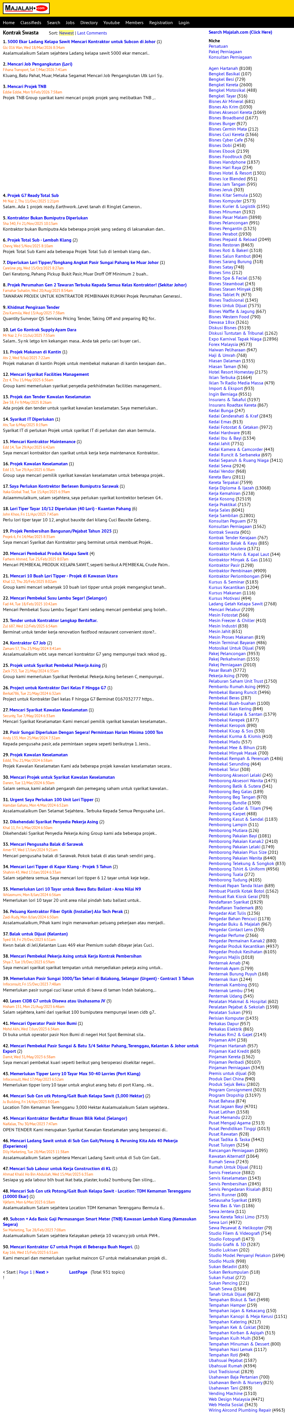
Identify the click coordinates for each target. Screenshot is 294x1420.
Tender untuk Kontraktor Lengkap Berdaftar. (54, 620)
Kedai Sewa (220, 465)
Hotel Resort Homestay (231, 372)
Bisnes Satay (221, 267)
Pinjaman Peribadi (226, 1062)
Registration (161, 22)
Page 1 (25, 1272)
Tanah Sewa (220, 1288)
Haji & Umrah (222, 355)
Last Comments (92, 33)
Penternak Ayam (224, 968)
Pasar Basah (220, 670)
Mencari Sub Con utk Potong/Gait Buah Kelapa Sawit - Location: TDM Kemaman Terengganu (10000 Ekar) (97, 1193)
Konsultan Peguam (227, 521)
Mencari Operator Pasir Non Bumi (43, 1023)
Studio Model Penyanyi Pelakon (240, 1255)
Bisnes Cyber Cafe (226, 140)
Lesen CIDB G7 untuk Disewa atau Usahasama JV (57, 1001)
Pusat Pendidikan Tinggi (232, 1128)
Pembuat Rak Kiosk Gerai (233, 896)
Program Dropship (226, 1095)
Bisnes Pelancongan (228, 222)
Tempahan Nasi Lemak (231, 1349)
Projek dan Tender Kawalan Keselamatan (50, 397)
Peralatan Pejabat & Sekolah (237, 1007)
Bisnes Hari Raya (225, 167)
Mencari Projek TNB (26, 86)
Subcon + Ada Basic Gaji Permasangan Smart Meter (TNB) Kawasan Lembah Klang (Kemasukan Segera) (99, 1221)
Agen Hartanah (223, 68)
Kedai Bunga (221, 410)
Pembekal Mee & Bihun (232, 747)
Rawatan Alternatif (227, 1156)
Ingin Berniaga (223, 394)
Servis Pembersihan (228, 1183)
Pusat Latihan (222, 1112)
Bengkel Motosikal (227, 90)
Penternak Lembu (226, 990)
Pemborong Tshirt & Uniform (237, 869)
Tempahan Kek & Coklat (232, 1327)
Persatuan (218, 46)
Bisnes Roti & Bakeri (228, 250)
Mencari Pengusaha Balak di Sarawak (46, 844)
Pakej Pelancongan (227, 653)
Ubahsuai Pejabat (226, 1360)
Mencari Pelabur (224, 609)
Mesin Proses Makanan (231, 637)
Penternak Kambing (228, 985)
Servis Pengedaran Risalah (235, 1189)
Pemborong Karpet (227, 813)
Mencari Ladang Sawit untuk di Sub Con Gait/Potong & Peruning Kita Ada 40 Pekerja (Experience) (90, 1143)
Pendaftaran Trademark (231, 907)
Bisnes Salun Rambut (230, 256)
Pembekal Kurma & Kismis (235, 736)
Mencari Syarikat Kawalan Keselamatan (48, 710)
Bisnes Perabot (223, 234)
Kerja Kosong (222, 499)
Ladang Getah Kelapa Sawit (236, 603)
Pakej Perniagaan (225, 51)
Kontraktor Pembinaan (230, 570)
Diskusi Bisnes (223, 327)
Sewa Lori (218, 1222)
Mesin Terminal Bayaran (232, 642)
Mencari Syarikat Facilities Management (49, 374)
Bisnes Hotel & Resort (230, 173)
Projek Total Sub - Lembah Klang (39, 240)
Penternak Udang (225, 996)
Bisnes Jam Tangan (227, 184)
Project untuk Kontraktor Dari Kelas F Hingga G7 (58, 688)
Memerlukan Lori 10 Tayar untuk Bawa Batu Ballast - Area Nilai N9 (75, 889)
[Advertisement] (103, 146)
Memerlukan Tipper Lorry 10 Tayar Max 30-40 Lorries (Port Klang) (75, 1074)
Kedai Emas (220, 421)
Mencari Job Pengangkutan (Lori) (39, 64)
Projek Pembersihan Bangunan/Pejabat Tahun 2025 (61, 531)
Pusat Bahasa (222, 1101)
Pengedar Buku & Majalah (234, 924)
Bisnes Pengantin (225, 228)
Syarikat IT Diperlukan (32, 419)
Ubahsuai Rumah (225, 1366)
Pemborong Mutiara (228, 830)
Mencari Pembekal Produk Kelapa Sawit (49, 553)
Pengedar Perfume (226, 935)
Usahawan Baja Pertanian (233, 1377)
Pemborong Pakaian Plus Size (238, 852)
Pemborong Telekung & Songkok (241, 863)
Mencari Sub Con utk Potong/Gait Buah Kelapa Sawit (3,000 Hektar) (77, 1096)
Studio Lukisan (223, 1250)
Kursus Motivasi (224, 598)
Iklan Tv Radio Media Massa (236, 383)
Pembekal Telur (224, 769)
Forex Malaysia (223, 344)
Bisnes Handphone (227, 162)
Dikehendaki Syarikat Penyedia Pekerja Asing (54, 822)
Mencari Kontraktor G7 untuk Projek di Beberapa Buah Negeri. (71, 1247)
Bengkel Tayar (222, 96)
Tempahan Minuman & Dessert (239, 1344)
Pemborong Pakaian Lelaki (234, 846)
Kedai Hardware (224, 432)
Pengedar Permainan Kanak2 (237, 941)
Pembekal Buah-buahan (232, 703)
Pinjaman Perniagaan (229, 1067)
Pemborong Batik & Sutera (235, 786)
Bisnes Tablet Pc (224, 294)
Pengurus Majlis (224, 957)
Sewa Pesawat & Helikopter (236, 1227)
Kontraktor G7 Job (28, 643)
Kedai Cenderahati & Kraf (233, 416)
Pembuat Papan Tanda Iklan (236, 885)
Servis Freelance (225, 1172)
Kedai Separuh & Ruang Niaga (239, 460)
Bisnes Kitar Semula (228, 195)
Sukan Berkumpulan (229, 1272)
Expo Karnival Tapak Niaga (235, 339)
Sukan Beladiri (223, 1266)
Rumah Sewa (222, 1161)
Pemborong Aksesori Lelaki (235, 775)
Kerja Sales (219, 510)
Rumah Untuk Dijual (228, 1167)
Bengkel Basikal (224, 73)
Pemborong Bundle (228, 802)
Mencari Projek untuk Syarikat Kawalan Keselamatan (62, 777)
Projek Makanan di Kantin (35, 352)
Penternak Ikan (223, 979)
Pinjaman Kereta (225, 1056)
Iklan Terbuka (222, 377)
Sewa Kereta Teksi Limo (232, 1217)
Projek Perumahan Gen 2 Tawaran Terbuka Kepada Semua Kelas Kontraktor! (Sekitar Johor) (97, 285)
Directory (89, 22)
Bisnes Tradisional (226, 300)
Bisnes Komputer (225, 201)
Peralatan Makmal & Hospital (238, 1001)
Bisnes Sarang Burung (230, 261)
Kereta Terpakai (224, 482)
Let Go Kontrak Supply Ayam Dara (43, 330)
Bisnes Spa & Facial (228, 278)
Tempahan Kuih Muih (230, 1338)
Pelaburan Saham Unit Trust (236, 681)
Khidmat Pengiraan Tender (33, 307)
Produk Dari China (226, 1079)
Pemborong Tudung (228, 880)
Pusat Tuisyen (222, 1145)
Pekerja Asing (222, 675)
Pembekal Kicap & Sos (231, 731)
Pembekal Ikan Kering (230, 708)
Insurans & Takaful (227, 399)
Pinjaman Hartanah (227, 1045)
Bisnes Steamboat (226, 283)
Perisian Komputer (226, 1018)
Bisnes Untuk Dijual (228, 305)
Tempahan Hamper (227, 1305)
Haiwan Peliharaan (227, 350)
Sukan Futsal (221, 1277)
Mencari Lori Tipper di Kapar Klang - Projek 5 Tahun (61, 867)
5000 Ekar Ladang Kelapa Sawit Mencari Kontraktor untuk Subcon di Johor (81, 42)
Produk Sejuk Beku (227, 1084)
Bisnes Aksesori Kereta (230, 112)
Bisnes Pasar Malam (228, 217)
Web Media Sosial (226, 1404)
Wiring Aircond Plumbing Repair (240, 1410)
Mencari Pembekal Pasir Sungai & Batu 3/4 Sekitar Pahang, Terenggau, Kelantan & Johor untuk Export (101, 1048)
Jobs (70, 22)
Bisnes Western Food (229, 316)
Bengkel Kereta (223, 84)
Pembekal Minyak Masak (233, 753)
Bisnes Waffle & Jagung (232, 311)
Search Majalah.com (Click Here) (240, 32)
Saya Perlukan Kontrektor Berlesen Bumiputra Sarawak (64, 486)
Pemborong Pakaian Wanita (235, 858)
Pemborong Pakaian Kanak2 (236, 841)
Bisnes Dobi (220, 145)
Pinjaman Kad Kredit (229, 1051)
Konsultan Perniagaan (230, 57)
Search (53, 22)
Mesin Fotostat (223, 615)
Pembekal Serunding (229, 764)
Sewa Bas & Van (225, 1205)
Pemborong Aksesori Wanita (236, 780)
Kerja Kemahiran (225, 493)
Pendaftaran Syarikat (229, 902)
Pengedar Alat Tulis (227, 913)
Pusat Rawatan (223, 1134)
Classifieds (30, 22)
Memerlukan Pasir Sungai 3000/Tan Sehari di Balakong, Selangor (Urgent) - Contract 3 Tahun (102, 978)
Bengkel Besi (221, 79)
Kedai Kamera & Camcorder (236, 449)
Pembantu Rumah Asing (232, 686)
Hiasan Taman (222, 366)
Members (134, 22)
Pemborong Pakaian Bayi (233, 836)
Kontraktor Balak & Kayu (233, 543)
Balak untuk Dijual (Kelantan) (38, 934)
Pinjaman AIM (222, 1040)
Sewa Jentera (221, 1211)
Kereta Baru (220, 477)
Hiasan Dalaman (225, 360)
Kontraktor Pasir (224, 565)
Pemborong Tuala (226, 874)
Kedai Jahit (219, 443)
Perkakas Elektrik (225, 1029)
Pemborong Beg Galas (230, 791)
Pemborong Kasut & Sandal (236, 819)
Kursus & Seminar (226, 582)
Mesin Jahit (220, 631)
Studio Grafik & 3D (227, 1244)
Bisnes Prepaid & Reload (233, 239)
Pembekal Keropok (227, 725)
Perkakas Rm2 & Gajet (230, 1034)
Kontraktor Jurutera (227, 548)
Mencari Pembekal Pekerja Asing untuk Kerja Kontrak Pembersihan (76, 956)
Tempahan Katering (228, 1322)
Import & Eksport (226, 388)
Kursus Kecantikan (227, 587)
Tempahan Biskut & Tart (232, 1299)
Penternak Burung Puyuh (233, 974)
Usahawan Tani (223, 1388)
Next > (42, 1272)
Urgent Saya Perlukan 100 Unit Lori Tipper (52, 800)
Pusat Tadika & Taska (229, 1139)
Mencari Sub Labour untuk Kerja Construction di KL (60, 1169)
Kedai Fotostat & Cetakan (233, 427)
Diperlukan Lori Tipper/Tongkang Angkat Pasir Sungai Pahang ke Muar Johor (83, 262)
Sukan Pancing (223, 1283)
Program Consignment (230, 1089)
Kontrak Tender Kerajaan (232, 537)
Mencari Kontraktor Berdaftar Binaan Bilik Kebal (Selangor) (68, 1118)
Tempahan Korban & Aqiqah (236, 1332)
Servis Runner (222, 1194)
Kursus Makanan (225, 593)
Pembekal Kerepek (227, 720)
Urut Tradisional (224, 1371)
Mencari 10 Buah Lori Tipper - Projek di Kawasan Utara (64, 576)
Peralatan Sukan (225, 1012)
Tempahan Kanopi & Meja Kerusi (241, 1316)
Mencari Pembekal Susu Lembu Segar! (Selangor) (58, 598)
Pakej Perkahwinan (227, 659)
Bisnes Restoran (224, 245)
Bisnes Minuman (225, 212)
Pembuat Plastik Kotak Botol (236, 891)
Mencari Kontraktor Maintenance (43, 442)
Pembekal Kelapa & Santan (235, 714)
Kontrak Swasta (224, 532)
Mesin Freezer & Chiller (232, 620)
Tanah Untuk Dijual (227, 1294)
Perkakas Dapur (224, 1023)
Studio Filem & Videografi (234, 1233)
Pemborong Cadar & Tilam (235, 808)
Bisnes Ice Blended (227, 178)
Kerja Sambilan (223, 515)
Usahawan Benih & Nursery (235, 1382)
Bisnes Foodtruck (225, 156)
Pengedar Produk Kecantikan (237, 946)
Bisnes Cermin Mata (228, 129)
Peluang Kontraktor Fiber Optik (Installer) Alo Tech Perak (66, 911)
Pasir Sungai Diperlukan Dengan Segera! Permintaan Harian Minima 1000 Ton (86, 732)
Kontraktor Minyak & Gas (233, 559)
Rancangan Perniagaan (231, 1150)
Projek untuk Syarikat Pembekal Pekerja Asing (55, 665)
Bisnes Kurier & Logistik (232, 206)
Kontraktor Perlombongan (234, 576)
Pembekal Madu (224, 742)
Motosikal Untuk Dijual (231, 648)
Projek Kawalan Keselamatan (39, 464)
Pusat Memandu (224, 1117)
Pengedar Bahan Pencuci (233, 918)
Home (9, 22)
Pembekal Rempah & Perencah (239, 758)
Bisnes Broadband (226, 117)
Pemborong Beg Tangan (232, 797)
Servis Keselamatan (228, 1178)
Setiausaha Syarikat (228, 1200)
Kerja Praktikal (223, 504)
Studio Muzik (222, 1261)
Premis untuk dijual (228, 1073)
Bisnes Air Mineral (226, 101)
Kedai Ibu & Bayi (225, 438)
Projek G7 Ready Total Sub (33, 195)
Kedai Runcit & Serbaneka (234, 455)
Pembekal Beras (224, 698)
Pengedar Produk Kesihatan (235, 951)
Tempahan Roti (223, 1355)
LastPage (78, 1272)
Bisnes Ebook (222, 151)
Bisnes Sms (220, 272)
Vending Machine (226, 1393)
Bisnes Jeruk (221, 189)
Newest (66, 33)
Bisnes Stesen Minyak (230, 289)
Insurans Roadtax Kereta (232, 405)
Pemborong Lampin (228, 824)
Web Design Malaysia (229, 1399)
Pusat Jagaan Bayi (226, 1106)
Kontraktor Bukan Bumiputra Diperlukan (47, 218)
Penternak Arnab (225, 963)
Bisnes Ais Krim (223, 107)
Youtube (111, 22)
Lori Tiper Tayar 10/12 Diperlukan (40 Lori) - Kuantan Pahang (70, 509)
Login (184, 22)
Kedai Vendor (222, 471)
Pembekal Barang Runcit (233, 692)
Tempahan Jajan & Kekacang (237, 1310)
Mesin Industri (223, 626)
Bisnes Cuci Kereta (226, 134)
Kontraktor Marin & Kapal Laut (239, 554)
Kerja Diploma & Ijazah (231, 488)
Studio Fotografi (225, 1239)
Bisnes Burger (222, 123)
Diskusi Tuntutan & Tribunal (236, 333)
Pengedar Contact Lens (231, 929)
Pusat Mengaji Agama (230, 1123)
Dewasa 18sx (222, 322)
